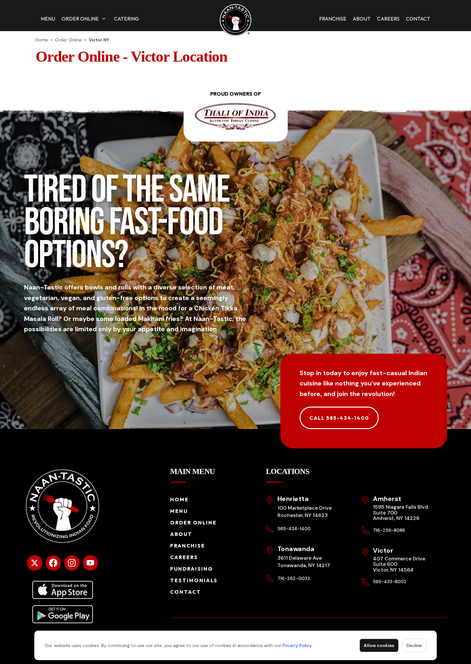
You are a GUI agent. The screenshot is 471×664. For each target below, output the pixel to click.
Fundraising (191, 568)
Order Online (80, 18)
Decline (414, 645)
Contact (418, 18)
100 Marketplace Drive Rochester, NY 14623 (304, 511)
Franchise (332, 18)
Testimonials (194, 580)
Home (42, 40)
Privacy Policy (297, 645)
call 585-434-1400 (339, 418)
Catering (126, 18)
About (362, 18)
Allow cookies (379, 645)
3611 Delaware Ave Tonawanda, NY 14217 (303, 562)
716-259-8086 (389, 530)
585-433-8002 (390, 581)
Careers (388, 18)
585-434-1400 (294, 528)
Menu (48, 18)
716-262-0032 (293, 578)
